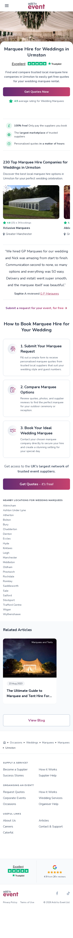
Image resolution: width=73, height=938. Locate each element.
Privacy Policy (10, 902)
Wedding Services (51, 798)
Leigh (6, 553)
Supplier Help (48, 775)
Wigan (7, 609)
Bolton (7, 520)
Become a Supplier (15, 769)
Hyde (6, 543)
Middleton (9, 562)
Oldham (7, 567)
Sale (5, 591)
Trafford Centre (12, 605)
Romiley (7, 581)
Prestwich (9, 572)
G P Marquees (49, 294)
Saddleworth (11, 586)
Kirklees (7, 548)
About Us (9, 820)
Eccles (7, 538)
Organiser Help (48, 804)
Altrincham (9, 505)
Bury (5, 524)
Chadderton (10, 529)
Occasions (9, 804)
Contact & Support (51, 826)
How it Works (48, 769)
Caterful (8, 832)
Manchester (10, 557)
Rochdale (8, 576)
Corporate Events (14, 798)
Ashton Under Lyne (14, 510)
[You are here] (4, 742)
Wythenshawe (12, 614)
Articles (44, 820)
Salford (7, 595)
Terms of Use (27, 902)
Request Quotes (14, 792)
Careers (8, 826)
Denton (7, 534)
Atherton (8, 515)
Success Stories (13, 775)
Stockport (9, 600)
